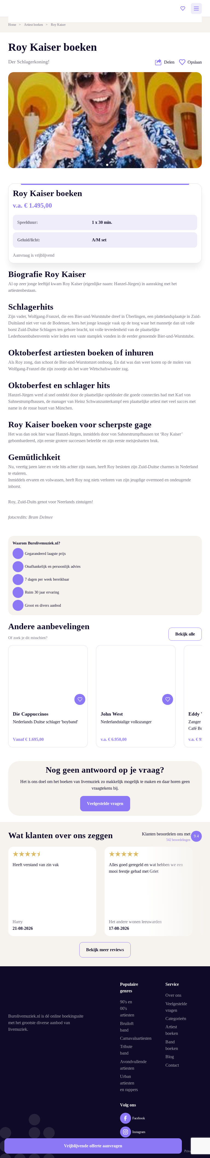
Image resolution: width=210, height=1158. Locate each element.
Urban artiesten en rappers (129, 1083)
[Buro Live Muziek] (49, 995)
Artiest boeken (33, 25)
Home (12, 25)
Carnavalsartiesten (135, 1038)
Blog (169, 1056)
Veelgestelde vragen (105, 803)
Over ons (173, 995)
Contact (172, 1065)
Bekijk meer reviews (105, 949)
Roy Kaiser (58, 25)
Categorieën (175, 1018)
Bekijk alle (185, 634)
